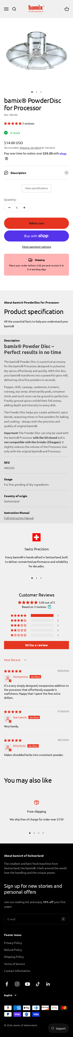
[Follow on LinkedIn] (48, 984)
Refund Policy (13, 949)
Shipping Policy (14, 956)
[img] (12, 671)
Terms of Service (14, 964)
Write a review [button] (36, 645)
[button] (13, 123)
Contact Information (17, 970)
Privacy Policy (13, 943)
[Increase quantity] (24, 208)
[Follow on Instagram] (17, 984)
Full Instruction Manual (19, 518)
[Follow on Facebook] (7, 984)
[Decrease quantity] (9, 208)
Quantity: (10, 199)
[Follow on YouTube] (27, 984)
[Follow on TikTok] (38, 984)
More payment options (36, 246)
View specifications (36, 188)
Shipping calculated (30, 147)
